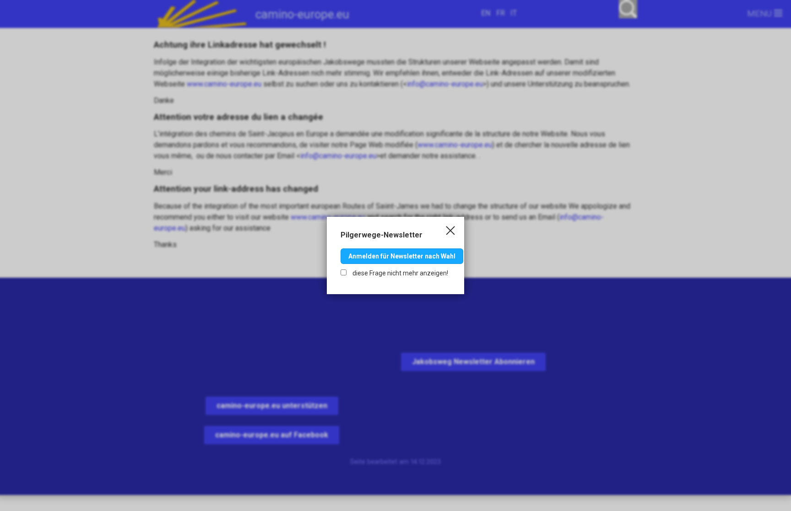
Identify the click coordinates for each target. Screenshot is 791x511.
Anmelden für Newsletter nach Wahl (401, 256)
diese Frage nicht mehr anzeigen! (399, 273)
